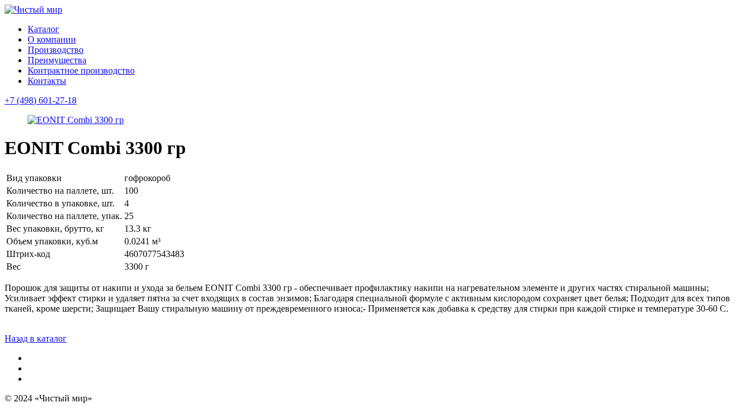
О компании (52, 39)
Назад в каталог (36, 338)
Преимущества (57, 60)
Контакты (47, 81)
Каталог (43, 29)
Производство (55, 50)
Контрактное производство (81, 70)
